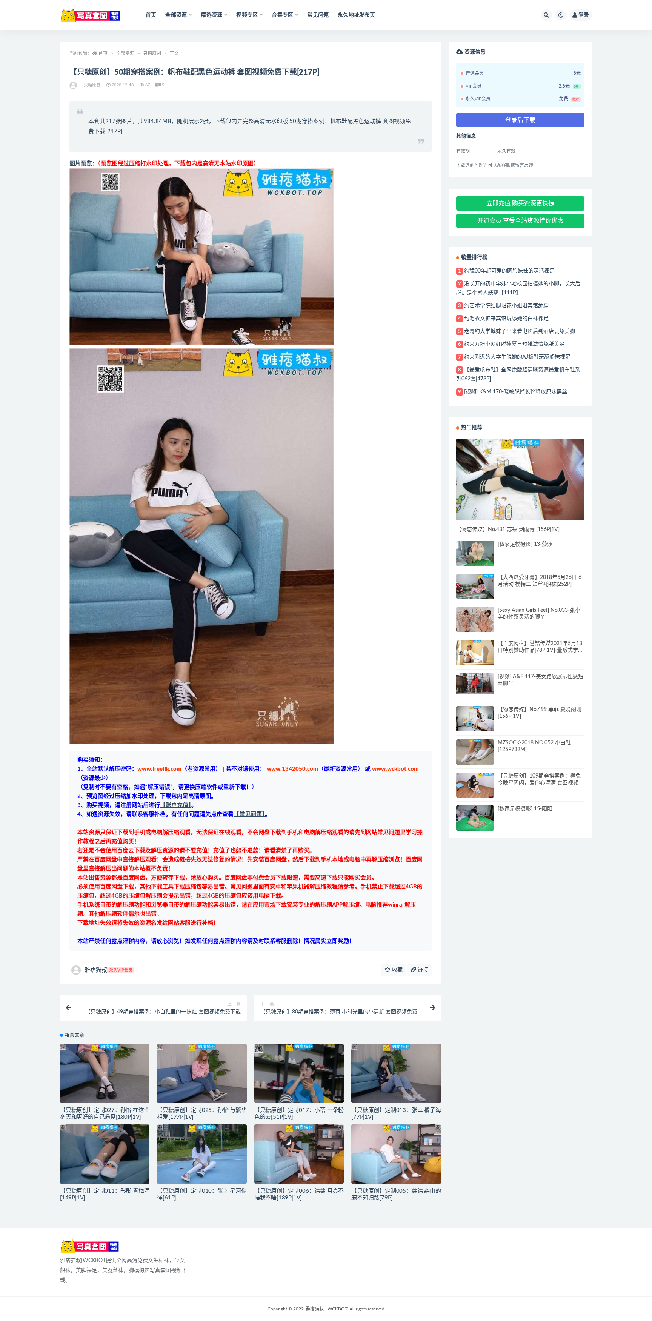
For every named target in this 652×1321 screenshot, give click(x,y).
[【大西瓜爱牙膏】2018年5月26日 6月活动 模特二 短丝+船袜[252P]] (475, 586)
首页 (151, 15)
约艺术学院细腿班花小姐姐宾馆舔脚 (506, 305)
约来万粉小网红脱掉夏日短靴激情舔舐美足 (514, 344)
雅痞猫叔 (108, 970)
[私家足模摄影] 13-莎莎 (525, 544)
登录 (583, 15)
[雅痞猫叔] (73, 85)
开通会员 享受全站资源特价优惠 (520, 221)
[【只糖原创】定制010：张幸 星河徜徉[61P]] (201, 1154)
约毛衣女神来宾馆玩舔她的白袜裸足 (506, 318)
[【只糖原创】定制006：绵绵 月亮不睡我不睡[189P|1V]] (299, 1154)
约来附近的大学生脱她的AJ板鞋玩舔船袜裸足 (517, 357)
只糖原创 (152, 53)
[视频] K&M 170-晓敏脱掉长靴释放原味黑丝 (515, 391)
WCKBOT (338, 1309)
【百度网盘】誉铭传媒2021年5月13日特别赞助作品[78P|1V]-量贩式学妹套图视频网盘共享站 (540, 650)
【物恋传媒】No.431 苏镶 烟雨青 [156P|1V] (508, 529)
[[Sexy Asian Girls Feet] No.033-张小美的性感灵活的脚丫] (475, 622)
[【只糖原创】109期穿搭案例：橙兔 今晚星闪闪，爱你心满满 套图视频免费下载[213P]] (475, 785)
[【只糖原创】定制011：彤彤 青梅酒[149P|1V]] (104, 1154)
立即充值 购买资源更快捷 (520, 203)
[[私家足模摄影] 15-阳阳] (475, 818)
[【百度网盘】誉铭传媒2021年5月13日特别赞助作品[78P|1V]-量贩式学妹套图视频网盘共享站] (475, 652)
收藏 (397, 970)
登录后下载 (520, 120)
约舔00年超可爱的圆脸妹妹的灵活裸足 (509, 271)
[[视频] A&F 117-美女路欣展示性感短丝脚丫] (475, 683)
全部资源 (125, 53)
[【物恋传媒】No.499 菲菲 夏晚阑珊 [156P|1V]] (475, 718)
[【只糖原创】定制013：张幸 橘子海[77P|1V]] (396, 1073)
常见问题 (318, 15)
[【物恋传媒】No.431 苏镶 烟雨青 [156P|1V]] (520, 479)
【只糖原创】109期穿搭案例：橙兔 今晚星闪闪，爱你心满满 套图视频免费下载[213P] (541, 782)
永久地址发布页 (356, 15)
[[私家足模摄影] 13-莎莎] (475, 555)
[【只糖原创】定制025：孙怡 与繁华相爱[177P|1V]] (201, 1073)
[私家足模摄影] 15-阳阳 (525, 808)
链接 (422, 970)
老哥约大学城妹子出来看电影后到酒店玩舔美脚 (519, 331)
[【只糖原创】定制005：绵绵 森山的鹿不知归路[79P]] (396, 1154)
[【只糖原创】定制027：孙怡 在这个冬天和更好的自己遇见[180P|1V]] (104, 1073)
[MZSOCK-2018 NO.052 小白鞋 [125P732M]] (475, 752)
